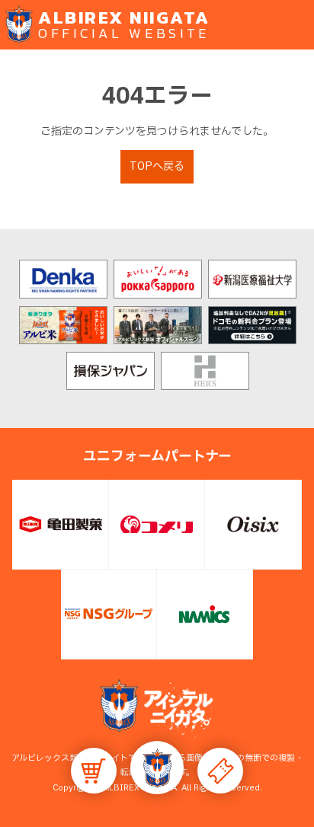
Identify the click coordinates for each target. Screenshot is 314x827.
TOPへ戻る (157, 166)
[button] (157, 767)
